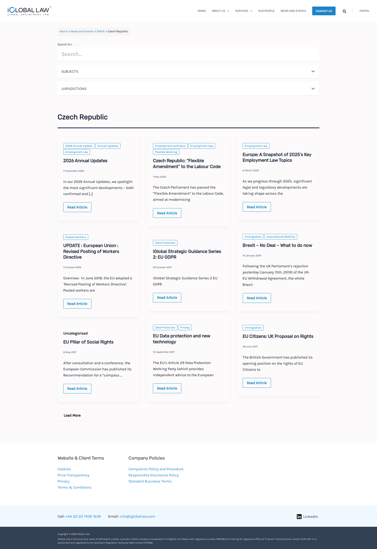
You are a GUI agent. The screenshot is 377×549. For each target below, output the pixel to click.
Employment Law (76, 152)
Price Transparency (73, 475)
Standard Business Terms (150, 481)
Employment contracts (170, 146)
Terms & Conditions (74, 487)
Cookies (64, 469)
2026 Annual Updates (85, 160)
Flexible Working (166, 152)
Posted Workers (75, 237)
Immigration (253, 236)
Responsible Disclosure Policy (154, 475)
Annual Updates (107, 146)
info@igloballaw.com (137, 516)
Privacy (185, 327)
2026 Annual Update (79, 146)
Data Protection (165, 242)
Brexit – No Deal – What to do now (277, 245)
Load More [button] (72, 415)
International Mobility (280, 236)
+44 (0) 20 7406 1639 (83, 516)
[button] (227, 11)
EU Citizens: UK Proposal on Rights (278, 336)
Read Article (77, 208)
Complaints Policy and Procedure (156, 469)
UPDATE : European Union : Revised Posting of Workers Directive (91, 251)
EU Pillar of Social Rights (88, 342)
